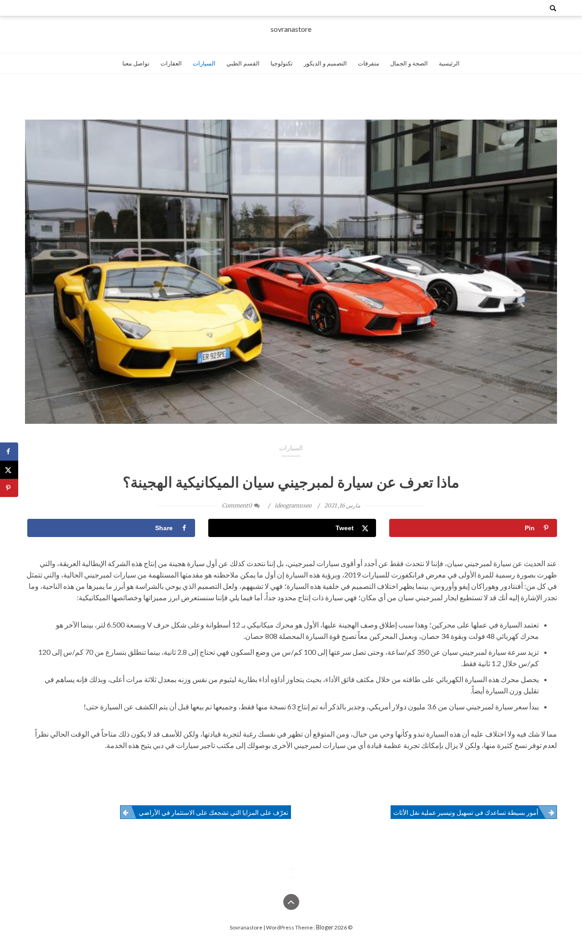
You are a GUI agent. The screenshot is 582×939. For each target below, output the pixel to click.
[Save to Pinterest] (9, 488)
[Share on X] (9, 470)
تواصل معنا (136, 63)
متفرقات (368, 63)
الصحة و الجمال (409, 63)
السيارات (204, 63)
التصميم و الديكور (325, 63)
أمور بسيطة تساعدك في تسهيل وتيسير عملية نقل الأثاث (465, 812)
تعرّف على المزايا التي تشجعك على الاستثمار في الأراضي (213, 812)
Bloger (324, 927)
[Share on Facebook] (9, 451)
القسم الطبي (243, 63)
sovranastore (291, 29)
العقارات (171, 63)
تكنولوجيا (282, 63)
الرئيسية (449, 63)
